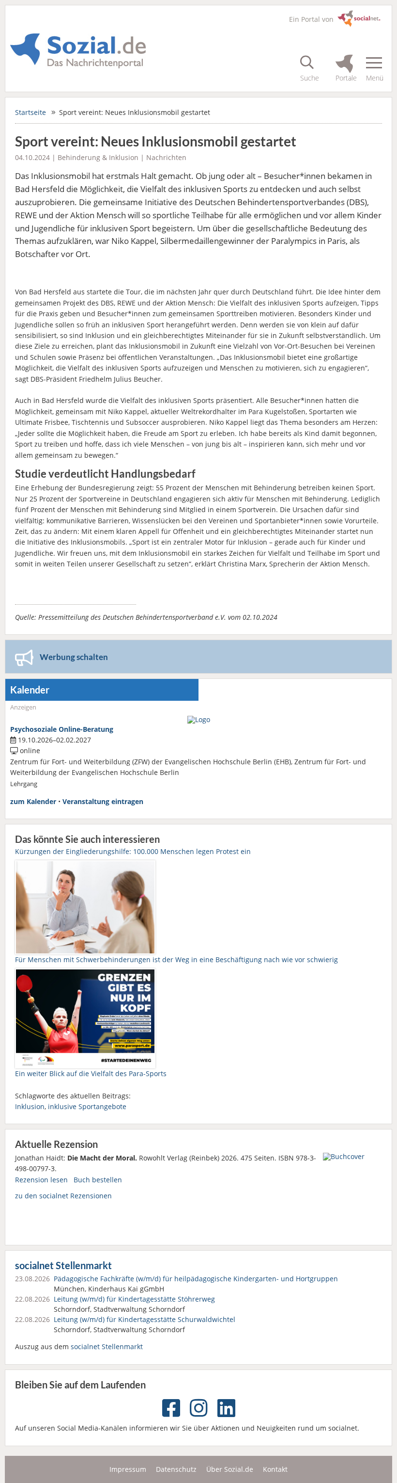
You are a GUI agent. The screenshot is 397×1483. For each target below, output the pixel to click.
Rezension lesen (41, 1179)
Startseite (30, 112)
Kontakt (275, 1469)
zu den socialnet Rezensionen (63, 1195)
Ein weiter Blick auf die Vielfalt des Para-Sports (91, 1073)
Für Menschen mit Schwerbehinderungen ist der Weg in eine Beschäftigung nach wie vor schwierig (176, 959)
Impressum (127, 1469)
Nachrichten (166, 157)
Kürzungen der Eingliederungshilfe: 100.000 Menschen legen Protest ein (133, 851)
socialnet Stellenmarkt (63, 1265)
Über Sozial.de (229, 1469)
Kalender (29, 689)
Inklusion (30, 1106)
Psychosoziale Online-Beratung (61, 729)
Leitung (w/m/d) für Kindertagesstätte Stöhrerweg (134, 1299)
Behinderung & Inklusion (98, 157)
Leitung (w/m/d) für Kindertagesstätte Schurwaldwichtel (144, 1319)
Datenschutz (176, 1469)
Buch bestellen (98, 1179)
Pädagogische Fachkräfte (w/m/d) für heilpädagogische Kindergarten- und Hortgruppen (196, 1278)
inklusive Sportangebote (87, 1106)
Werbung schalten (74, 657)
